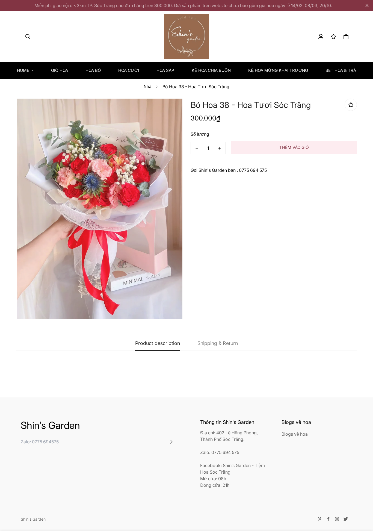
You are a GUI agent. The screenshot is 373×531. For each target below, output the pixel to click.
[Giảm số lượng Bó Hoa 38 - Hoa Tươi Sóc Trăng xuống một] (197, 148)
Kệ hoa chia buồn (211, 70)
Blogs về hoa (295, 434)
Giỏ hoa (59, 70)
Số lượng (200, 134)
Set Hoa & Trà (340, 70)
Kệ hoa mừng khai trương (278, 70)
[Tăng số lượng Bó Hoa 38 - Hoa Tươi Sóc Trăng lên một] (219, 148)
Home (23, 70)
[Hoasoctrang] (186, 36)
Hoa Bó (93, 70)
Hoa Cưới (128, 70)
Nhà (147, 86)
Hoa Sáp (165, 70)
